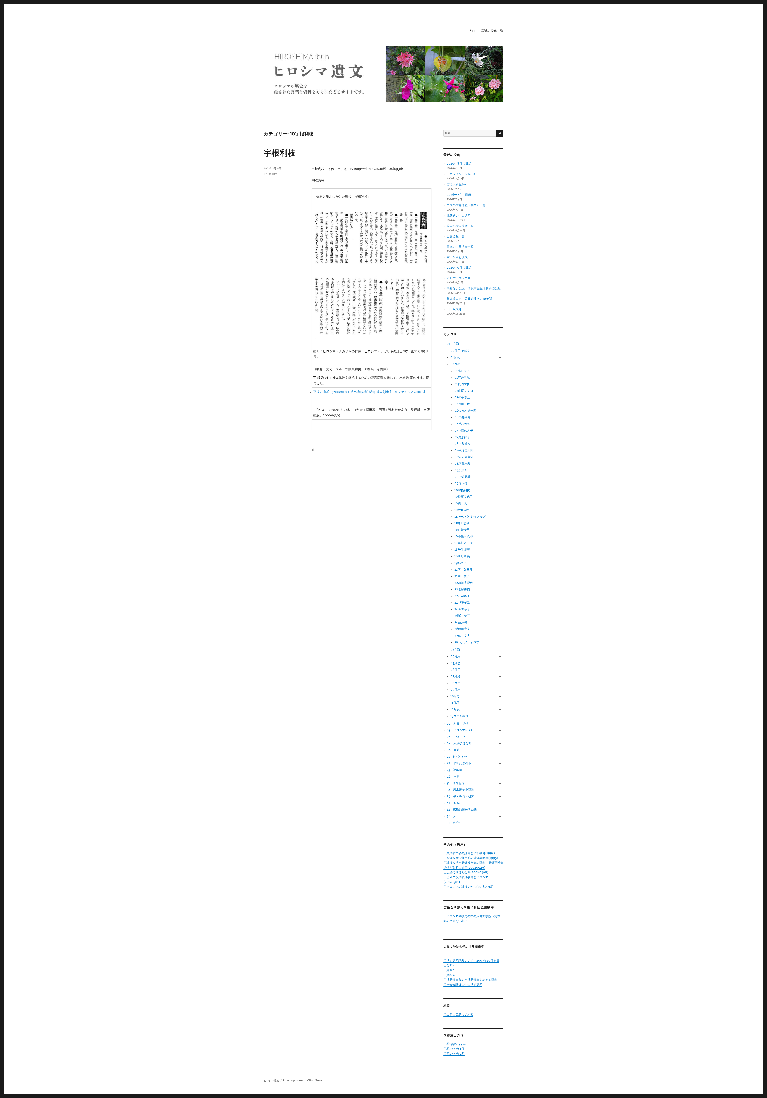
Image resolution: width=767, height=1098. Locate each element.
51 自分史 (454, 823)
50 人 (451, 816)
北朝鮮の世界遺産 (459, 215)
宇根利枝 (280, 153)
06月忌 (455, 670)
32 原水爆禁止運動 (460, 790)
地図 (446, 1005)
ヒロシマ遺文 (271, 1080)
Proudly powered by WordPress (302, 1080)
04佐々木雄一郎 (465, 410)
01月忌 (455, 357)
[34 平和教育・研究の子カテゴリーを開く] (500, 796)
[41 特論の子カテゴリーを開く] (500, 803)
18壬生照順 (462, 549)
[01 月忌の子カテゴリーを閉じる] (500, 344)
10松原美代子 (463, 497)
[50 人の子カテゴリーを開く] (500, 816)
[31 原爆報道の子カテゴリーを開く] (500, 783)
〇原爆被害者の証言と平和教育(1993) (469, 853)
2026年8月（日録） (460, 163)
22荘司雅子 (462, 596)
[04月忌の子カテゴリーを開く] (500, 657)
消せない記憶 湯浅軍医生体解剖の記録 (474, 288)
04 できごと (456, 737)
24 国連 (453, 776)
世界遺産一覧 (456, 236)
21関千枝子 (462, 576)
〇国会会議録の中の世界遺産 (462, 984)
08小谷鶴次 (462, 444)
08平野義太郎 (463, 450)
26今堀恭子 (462, 609)
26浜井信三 (462, 616)
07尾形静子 (462, 437)
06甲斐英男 (462, 417)
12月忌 (455, 709)
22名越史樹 (462, 589)
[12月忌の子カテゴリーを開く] (500, 710)
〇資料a (450, 965)
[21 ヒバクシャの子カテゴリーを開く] (500, 757)
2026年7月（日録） (460, 195)
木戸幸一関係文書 (459, 278)
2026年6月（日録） (460, 267)
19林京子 (460, 563)
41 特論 (453, 803)
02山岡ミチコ (463, 391)
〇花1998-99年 (454, 1044)
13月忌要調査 (459, 716)
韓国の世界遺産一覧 (460, 226)
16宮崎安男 (462, 530)
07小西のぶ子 (463, 430)
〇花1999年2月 (454, 1053)
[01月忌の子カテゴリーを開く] (500, 357)
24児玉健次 (462, 602)
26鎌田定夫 (462, 629)
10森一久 (460, 503)
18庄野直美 (462, 556)
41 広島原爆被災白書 (462, 809)
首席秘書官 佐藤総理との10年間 (469, 299)
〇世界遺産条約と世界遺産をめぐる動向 (470, 980)
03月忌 (455, 650)
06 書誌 (453, 750)
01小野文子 (462, 371)
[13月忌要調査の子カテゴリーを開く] (500, 716)
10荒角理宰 (462, 510)
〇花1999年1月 (453, 1049)
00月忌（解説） (461, 351)
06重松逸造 (462, 424)
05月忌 (455, 663)
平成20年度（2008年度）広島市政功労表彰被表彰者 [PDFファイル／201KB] (369, 392)
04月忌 (455, 656)
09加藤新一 (462, 470)
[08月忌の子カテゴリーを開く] (500, 683)
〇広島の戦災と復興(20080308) (465, 872)
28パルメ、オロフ (466, 642)
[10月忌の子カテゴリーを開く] (500, 696)
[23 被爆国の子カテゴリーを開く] (500, 770)
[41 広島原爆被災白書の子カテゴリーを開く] (500, 810)
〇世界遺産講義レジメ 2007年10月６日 (471, 960)
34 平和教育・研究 (460, 796)
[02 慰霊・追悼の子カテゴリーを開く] (500, 724)
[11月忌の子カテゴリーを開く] (500, 703)
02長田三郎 (462, 404)
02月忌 (455, 364)
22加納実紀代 (463, 583)
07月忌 (455, 676)
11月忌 (454, 703)
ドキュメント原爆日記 (462, 174)
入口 (472, 31)
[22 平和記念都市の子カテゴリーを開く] (500, 763)
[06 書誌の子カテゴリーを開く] (500, 750)
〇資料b (450, 970)
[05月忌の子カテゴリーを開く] (500, 663)
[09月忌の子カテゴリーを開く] (500, 690)
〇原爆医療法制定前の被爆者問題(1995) (470, 858)
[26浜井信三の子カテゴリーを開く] (500, 616)
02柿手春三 (462, 397)
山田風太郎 (454, 309)
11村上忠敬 (461, 523)
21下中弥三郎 (463, 569)
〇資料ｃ (449, 975)
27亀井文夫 (462, 636)
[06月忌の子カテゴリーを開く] (500, 670)
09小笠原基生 (463, 477)
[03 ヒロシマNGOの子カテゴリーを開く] (500, 730)
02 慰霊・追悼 (457, 723)
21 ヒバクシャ (457, 756)
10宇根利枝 (270, 174)
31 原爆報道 (456, 783)
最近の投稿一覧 (492, 31)
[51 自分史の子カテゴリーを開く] (500, 823)
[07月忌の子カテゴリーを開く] (500, 676)
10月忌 (455, 696)
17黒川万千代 (463, 543)
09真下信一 (462, 483)
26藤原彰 (460, 622)
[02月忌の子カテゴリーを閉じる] (500, 364)
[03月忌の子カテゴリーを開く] (500, 650)
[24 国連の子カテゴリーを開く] (500, 777)
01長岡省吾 (462, 384)
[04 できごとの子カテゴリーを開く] (500, 737)
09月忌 (455, 689)
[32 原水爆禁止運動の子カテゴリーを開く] (500, 790)
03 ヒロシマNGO (459, 730)
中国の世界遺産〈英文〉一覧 (466, 205)
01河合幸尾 (462, 377)
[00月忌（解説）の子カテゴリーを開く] (500, 351)
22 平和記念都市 (459, 763)
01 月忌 (453, 344)
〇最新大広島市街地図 (458, 1014)
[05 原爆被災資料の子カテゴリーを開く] (500, 744)
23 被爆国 (454, 770)
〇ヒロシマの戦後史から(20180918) (468, 887)
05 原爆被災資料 (459, 743)
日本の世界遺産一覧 (460, 247)
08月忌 (455, 683)
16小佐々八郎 (463, 536)
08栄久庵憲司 (463, 457)
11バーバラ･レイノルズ (470, 516)
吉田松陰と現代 (457, 257)
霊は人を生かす (459, 184)
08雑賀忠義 (462, 463)
